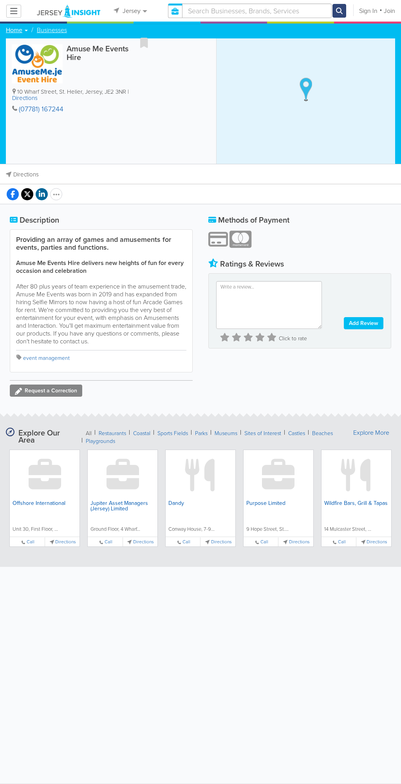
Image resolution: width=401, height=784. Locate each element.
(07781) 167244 (41, 109)
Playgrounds (100, 441)
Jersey (131, 10)
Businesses (52, 30)
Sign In (368, 10)
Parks (201, 433)
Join (389, 10)
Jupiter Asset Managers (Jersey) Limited (119, 506)
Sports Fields (172, 433)
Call (30, 541)
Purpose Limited (265, 503)
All (89, 433)
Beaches (322, 433)
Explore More (371, 433)
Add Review (363, 323)
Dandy (176, 503)
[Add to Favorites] (144, 43)
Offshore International (39, 503)
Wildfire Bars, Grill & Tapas (356, 503)
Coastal (141, 433)
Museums (226, 433)
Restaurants (112, 433)
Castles (296, 433)
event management (46, 358)
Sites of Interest (262, 433)
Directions (25, 98)
